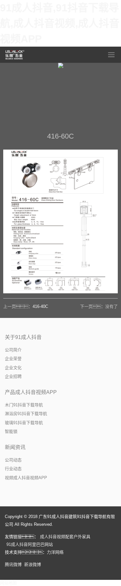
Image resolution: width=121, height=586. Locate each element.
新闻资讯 (15, 447)
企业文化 (13, 367)
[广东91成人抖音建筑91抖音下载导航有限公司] (15, 55)
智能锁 (11, 431)
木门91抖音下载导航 (24, 404)
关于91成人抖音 (23, 337)
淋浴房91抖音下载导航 (26, 413)
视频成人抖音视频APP (26, 477)
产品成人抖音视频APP (31, 392)
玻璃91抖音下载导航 (24, 422)
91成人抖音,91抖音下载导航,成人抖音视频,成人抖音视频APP (59, 23)
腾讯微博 (13, 564)
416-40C (40, 306)
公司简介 (13, 349)
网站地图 (8, 582)
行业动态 (13, 468)
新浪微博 (32, 564)
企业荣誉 (13, 358)
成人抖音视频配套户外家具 (65, 536)
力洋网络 (55, 552)
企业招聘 (13, 376)
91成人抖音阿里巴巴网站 (29, 544)
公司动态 (13, 459)
